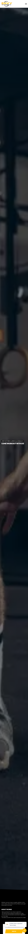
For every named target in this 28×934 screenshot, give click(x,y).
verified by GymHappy (16, 931)
